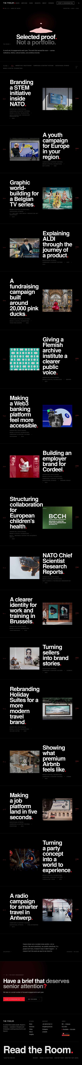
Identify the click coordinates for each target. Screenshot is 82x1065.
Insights (38, 3)
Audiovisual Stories (62, 65)
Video (31, 3)
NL (79, 3)
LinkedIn (44, 1032)
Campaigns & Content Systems (43, 65)
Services (24, 3)
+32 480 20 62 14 (47, 1024)
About (44, 3)
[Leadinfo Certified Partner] (66, 1034)
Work (18, 3)
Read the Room (38, 1049)
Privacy (35, 1057)
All (12, 65)
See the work (34, 999)
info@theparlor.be (47, 1027)
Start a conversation (65, 3)
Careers (51, 3)
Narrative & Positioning (23, 65)
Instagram (45, 1029)
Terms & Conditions (46, 1057)
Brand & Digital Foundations (13, 68)
